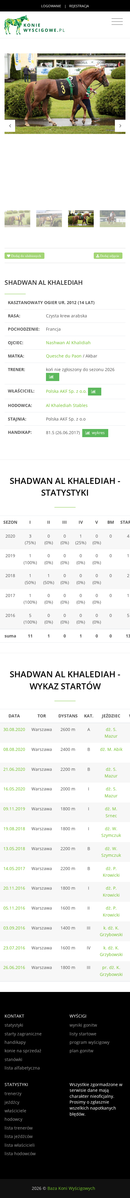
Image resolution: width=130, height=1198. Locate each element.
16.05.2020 (14, 789)
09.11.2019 (14, 809)
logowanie (51, 6)
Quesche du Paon (64, 356)
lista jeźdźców (19, 1136)
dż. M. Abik (111, 749)
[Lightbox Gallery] (65, 93)
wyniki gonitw (83, 1025)
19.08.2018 (14, 828)
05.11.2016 (14, 908)
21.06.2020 (14, 769)
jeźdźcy (12, 1102)
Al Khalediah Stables (67, 405)
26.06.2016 (14, 967)
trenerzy (13, 1093)
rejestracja (79, 6)
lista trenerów (19, 1128)
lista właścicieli (20, 1145)
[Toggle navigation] (117, 21)
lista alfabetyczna (22, 1068)
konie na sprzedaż (23, 1050)
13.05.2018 (14, 848)
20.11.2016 (14, 888)
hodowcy (13, 1119)
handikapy (15, 1042)
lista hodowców (20, 1153)
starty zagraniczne (23, 1034)
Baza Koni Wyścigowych (71, 1188)
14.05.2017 (14, 868)
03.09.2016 (14, 928)
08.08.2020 (14, 749)
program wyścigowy (89, 1042)
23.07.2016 (14, 948)
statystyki (14, 1025)
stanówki (13, 1059)
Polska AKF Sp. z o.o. (66, 391)
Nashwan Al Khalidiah (68, 342)
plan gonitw (81, 1050)
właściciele (15, 1111)
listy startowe (83, 1034)
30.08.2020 (14, 729)
